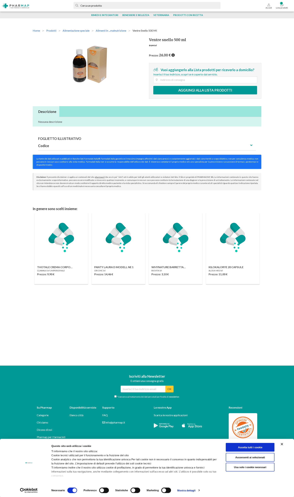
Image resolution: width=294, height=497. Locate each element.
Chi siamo (42, 422)
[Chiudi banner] (282, 444)
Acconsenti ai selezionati (250, 457)
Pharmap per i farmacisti (51, 437)
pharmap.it (100, 177)
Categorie (42, 415)
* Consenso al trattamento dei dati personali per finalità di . (148, 396)
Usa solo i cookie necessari (250, 467)
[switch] (104, 490)
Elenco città (76, 415)
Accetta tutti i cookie (250, 447)
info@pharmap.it (115, 422)
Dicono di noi (44, 429)
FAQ (105, 415)
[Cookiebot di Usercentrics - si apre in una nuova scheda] (29, 490)
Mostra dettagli (186, 490)
